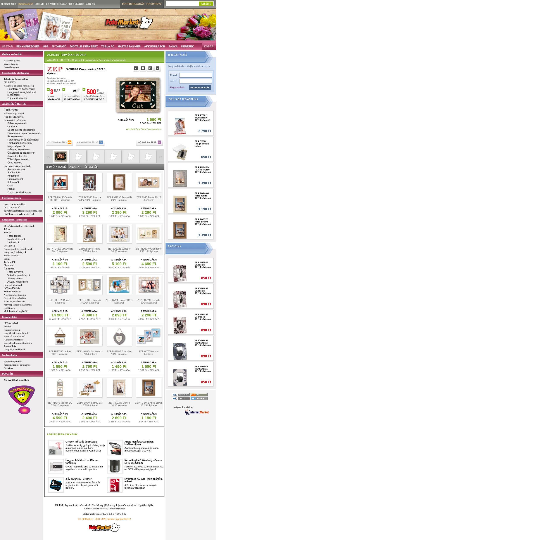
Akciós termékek (127, 505)
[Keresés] (206, 4)
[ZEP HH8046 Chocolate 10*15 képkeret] (180, 273)
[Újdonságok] (76, 4)
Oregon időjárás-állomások (81, 441)
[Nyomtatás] (143, 69)
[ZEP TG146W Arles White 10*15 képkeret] (180, 204)
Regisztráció (177, 87)
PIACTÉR (7, 373)
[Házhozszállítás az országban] (72, 95)
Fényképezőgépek (11, 197)
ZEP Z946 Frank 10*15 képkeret (148, 198)
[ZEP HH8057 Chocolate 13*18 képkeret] (180, 299)
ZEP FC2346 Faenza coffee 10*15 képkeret (89, 198)
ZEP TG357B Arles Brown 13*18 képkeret (203, 221)
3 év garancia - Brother (78, 478)
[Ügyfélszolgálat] (56, 4)
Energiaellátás (9, 317)
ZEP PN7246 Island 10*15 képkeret (119, 301)
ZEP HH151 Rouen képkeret (60, 301)
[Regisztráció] (9, 4)
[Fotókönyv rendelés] (154, 4)
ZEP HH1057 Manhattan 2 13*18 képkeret (203, 342)
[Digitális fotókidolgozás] (132, 4)
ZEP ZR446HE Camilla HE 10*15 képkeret (60, 198)
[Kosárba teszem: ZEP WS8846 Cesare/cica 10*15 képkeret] (150, 143)
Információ (84, 505)
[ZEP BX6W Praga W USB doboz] (180, 152)
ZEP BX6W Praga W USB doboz (202, 143)
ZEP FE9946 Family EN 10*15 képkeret (89, 404)
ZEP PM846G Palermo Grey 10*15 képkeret (203, 169)
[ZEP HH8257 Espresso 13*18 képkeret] (180, 325)
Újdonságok (111, 505)
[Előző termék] (136, 69)
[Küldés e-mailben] (150, 69)
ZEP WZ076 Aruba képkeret (149, 352)
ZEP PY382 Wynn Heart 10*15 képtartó (202, 117)
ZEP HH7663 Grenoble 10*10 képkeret (119, 352)
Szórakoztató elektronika (15, 72)
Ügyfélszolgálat (146, 505)
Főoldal (59, 505)
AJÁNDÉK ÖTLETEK (14, 103)
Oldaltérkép (98, 505)
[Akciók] (90, 4)
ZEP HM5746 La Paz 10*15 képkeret (60, 352)
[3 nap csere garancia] (54, 95)
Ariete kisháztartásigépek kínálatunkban (139, 443)
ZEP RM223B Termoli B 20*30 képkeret (119, 198)
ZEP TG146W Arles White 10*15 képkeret (203, 195)
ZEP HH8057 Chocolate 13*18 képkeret (203, 290)
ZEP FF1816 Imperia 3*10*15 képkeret (90, 301)
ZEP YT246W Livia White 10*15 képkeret (60, 250)
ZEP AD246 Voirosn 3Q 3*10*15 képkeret (60, 404)
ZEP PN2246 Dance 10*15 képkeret (119, 404)
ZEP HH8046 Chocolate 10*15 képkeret (203, 264)
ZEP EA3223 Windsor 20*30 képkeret (119, 250)
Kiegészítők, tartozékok (14, 219)
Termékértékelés (117, 508)
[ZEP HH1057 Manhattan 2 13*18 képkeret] (180, 351)
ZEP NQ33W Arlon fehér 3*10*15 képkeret (149, 250)
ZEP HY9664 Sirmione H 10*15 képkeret (90, 352)
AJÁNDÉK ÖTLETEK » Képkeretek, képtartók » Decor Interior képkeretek (86, 60)
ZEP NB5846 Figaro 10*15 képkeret (89, 250)
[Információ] (26, 4)
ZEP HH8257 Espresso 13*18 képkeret (203, 316)
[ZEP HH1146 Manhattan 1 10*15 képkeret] (180, 377)
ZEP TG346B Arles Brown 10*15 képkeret (148, 404)
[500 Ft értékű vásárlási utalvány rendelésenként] (95, 95)
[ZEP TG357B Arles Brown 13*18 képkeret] (180, 230)
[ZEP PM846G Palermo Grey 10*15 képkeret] (180, 178)
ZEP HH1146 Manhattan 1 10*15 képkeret (203, 368)
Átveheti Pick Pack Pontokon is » (143, 129)
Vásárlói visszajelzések (95, 508)
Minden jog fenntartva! (119, 519)
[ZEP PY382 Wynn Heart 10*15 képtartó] (180, 126)
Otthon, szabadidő (12, 54)
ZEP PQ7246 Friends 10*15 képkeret (148, 301)
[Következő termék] (158, 69)
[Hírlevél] (39, 4)
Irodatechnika (9, 355)
